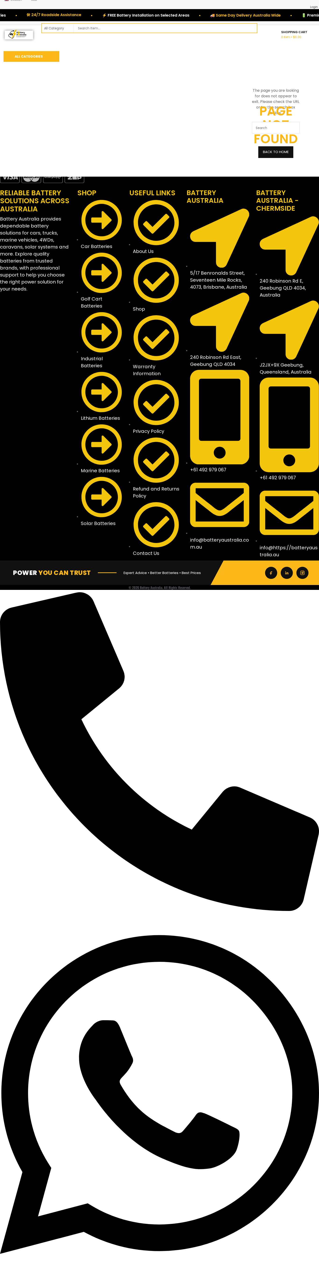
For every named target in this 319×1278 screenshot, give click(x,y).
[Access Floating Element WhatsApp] (159, 1275)
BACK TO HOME (276, 151)
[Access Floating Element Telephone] (159, 909)
